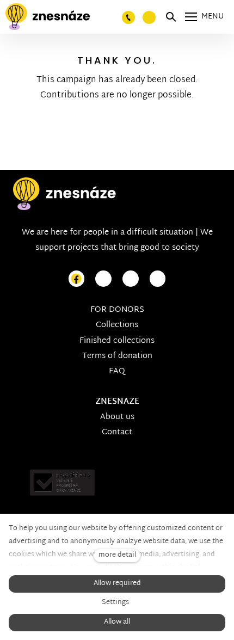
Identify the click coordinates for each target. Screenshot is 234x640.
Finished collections (117, 341)
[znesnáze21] (47, 16)
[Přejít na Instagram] (103, 279)
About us (117, 417)
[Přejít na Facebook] (77, 279)
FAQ (117, 371)
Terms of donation (117, 356)
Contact (117, 432)
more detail (117, 555)
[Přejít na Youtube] (130, 279)
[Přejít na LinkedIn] (158, 279)
